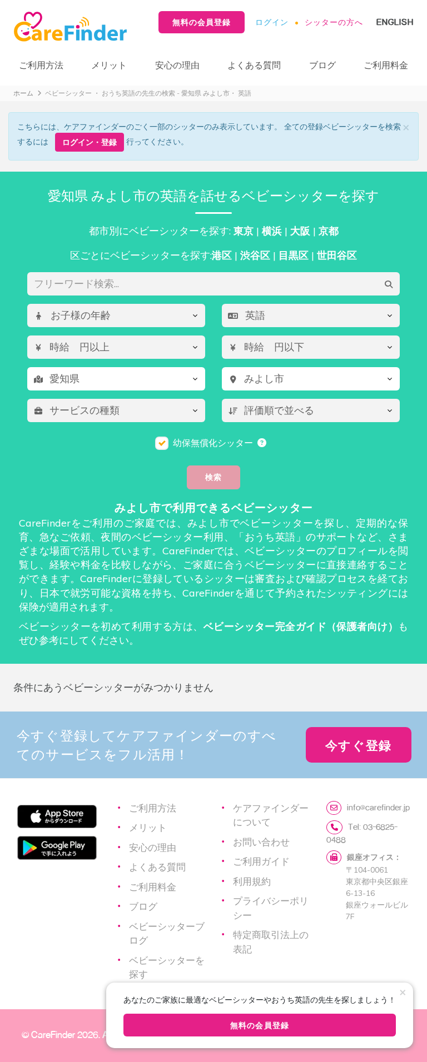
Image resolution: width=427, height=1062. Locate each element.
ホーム (23, 93)
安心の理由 (177, 64)
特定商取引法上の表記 (271, 941)
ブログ (322, 64)
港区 (222, 255)
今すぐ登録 (358, 745)
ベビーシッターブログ (167, 933)
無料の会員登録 (201, 22)
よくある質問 (254, 64)
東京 (244, 230)
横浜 (272, 230)
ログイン (272, 22)
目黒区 (294, 255)
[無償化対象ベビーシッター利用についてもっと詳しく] (262, 442)
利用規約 (252, 880)
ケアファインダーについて (271, 815)
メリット (109, 64)
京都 (329, 230)
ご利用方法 (41, 64)
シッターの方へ (334, 22)
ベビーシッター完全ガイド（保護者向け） (300, 626)
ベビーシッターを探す (167, 967)
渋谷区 (255, 255)
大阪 (300, 230)
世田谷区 (337, 255)
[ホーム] (74, 26)
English (395, 22)
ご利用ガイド (261, 860)
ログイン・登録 (89, 142)
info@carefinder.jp (378, 807)
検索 (213, 477)
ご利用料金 (386, 64)
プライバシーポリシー (271, 907)
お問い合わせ (261, 841)
